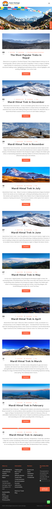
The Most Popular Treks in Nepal (26, 56)
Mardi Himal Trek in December (26, 102)
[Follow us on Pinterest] (48, 506)
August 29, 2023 (19, 141)
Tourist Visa (18, 477)
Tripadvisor (30, 473)
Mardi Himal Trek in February (26, 405)
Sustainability (18, 487)
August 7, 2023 (20, 229)
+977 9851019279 (7, 470)
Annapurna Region (33, 52)
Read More (26, 73)
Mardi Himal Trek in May (26, 274)
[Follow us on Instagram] (45, 506)
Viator (29, 471)
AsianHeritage (21, 52)
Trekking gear (18, 470)
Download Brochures (45, 489)
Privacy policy (6, 500)
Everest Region (41, 52)
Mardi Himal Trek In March (26, 361)
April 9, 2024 (12, 52)
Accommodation (19, 481)
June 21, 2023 (19, 358)
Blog (28, 52)
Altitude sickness (19, 475)
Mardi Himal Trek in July (26, 188)
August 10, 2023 (20, 185)
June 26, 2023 (20, 316)
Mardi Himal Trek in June (26, 232)
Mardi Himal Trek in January (26, 434)
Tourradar (30, 475)
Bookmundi (30, 470)
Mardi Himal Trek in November (26, 144)
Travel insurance (19, 479)
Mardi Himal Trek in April (26, 318)
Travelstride (30, 477)
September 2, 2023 (20, 99)
